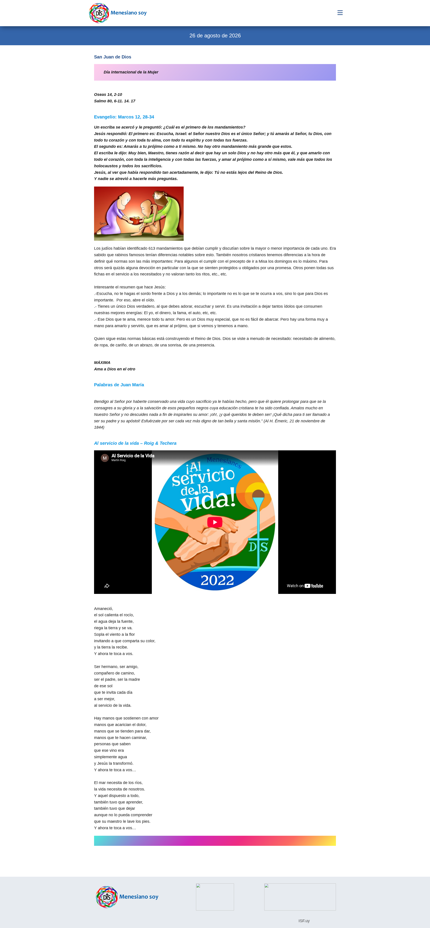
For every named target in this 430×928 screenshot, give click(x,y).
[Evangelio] (117, 13)
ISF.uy (303, 921)
